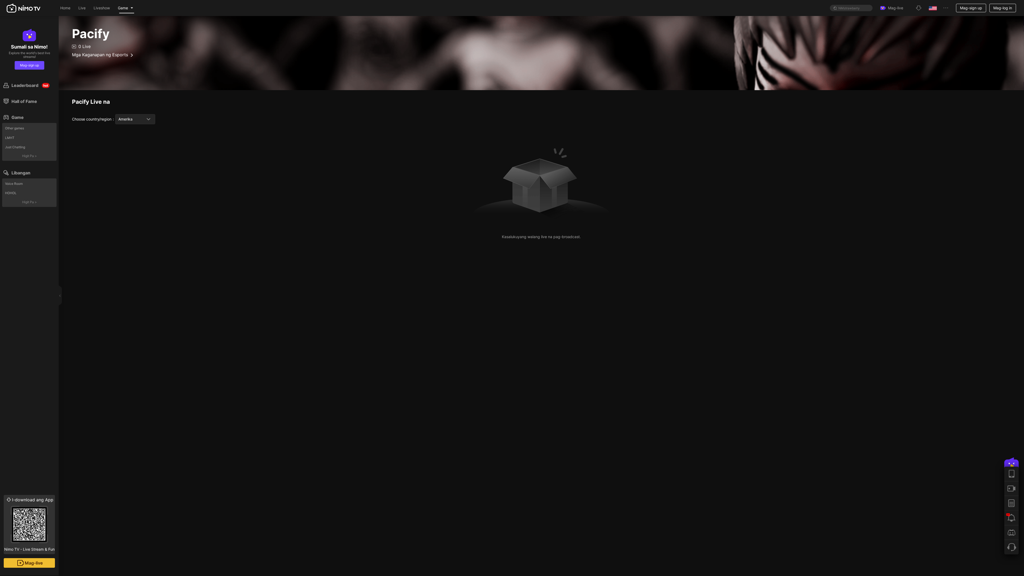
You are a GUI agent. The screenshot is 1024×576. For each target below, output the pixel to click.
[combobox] (135, 119)
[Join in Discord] (1011, 532)
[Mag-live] (1011, 488)
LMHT (9, 138)
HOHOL (11, 193)
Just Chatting (15, 147)
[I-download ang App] (1011, 474)
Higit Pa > (29, 156)
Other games (14, 128)
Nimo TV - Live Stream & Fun (29, 524)
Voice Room (14, 184)
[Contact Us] (1011, 547)
